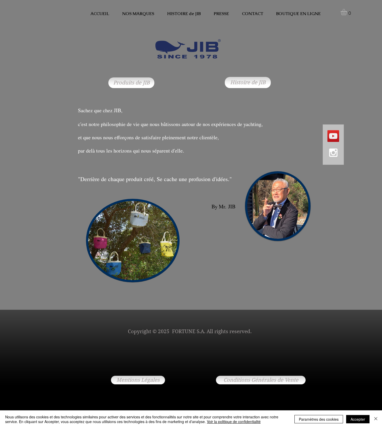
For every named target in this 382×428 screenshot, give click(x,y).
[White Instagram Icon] (333, 153)
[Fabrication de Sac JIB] (333, 136)
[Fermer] (376, 419)
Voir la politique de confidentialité (234, 421)
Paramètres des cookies (319, 419)
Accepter (358, 419)
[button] (347, 12)
